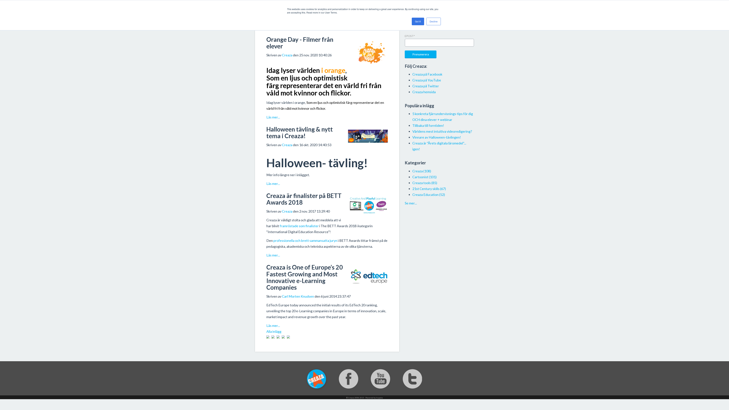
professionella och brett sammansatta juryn (305, 240)
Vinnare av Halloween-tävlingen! (436, 137)
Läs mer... (273, 117)
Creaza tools (424, 183)
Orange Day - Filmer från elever (299, 43)
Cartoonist (424, 177)
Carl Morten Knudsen (298, 296)
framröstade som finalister (299, 226)
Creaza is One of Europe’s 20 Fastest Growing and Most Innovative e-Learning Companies (304, 277)
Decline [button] (434, 21)
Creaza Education (428, 194)
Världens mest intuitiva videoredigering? (442, 131)
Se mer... (411, 203)
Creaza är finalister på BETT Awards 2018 (304, 199)
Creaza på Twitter (425, 86)
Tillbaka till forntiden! (428, 125)
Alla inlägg (273, 331)
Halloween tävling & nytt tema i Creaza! (299, 132)
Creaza (287, 55)
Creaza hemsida (424, 92)
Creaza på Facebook (427, 74)
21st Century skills (429, 189)
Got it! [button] (418, 21)
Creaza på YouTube (426, 80)
